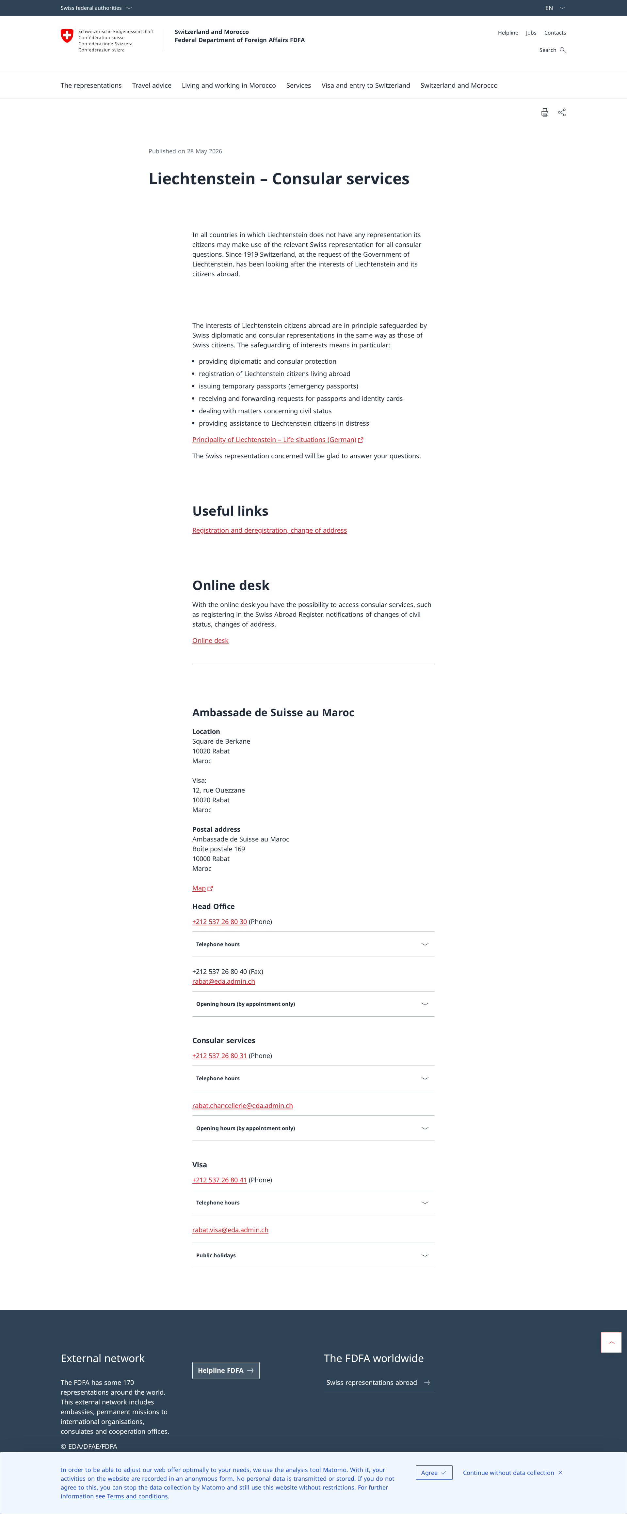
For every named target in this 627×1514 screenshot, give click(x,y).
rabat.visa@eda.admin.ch (230, 1229)
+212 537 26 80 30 (219, 921)
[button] (91, 85)
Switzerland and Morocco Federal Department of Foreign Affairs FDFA (240, 36)
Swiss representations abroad (372, 1382)
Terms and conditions (137, 1496)
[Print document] (544, 112)
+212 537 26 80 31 (219, 1055)
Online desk (210, 640)
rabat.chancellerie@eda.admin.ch (242, 1105)
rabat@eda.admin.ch (223, 981)
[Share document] (561, 112)
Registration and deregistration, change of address (269, 530)
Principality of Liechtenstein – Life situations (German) (274, 439)
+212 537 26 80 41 (219, 1179)
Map (199, 888)
